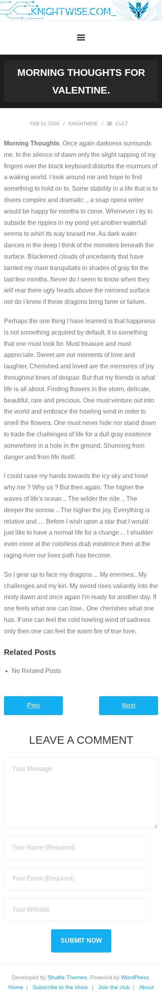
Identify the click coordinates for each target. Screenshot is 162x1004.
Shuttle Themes (67, 977)
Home (15, 987)
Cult (122, 124)
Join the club (114, 987)
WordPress (135, 977)
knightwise (83, 124)
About (146, 987)
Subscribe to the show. (61, 987)
